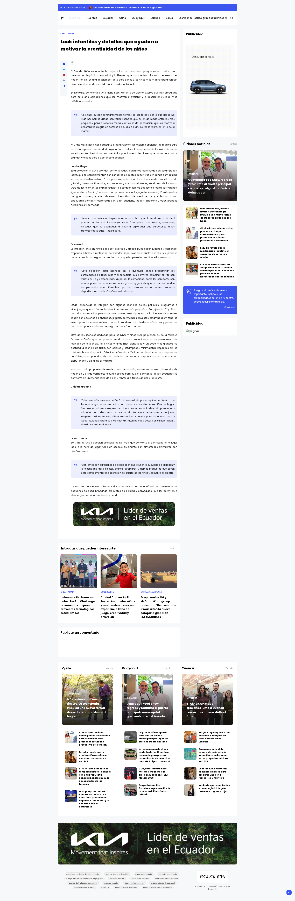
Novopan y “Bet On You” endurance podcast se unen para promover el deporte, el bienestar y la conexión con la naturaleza (94, 799)
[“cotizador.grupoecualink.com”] (192, 331)
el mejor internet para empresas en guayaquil (84, 878)
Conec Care (74, 693)
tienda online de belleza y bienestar (157, 887)
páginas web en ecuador (84, 887)
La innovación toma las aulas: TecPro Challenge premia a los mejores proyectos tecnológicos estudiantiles (77, 605)
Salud (169, 18)
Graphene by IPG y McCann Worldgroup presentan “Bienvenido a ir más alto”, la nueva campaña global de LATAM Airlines (158, 607)
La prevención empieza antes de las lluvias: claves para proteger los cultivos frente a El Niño (153, 737)
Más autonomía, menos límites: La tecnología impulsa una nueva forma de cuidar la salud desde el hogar (216, 214)
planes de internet (117, 878)
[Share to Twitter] (64, 70)
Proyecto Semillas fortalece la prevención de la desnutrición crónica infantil (155, 790)
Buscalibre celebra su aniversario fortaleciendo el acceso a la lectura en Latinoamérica (140, 7)
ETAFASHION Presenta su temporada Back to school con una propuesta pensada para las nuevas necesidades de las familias (217, 270)
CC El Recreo (107, 592)
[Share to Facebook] (64, 64)
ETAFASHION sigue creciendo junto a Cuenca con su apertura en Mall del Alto (206, 710)
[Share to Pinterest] (64, 75)
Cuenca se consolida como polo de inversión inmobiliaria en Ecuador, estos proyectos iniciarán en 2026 (214, 755)
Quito (122, 18)
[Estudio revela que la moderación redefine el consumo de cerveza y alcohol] (192, 252)
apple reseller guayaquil (134, 883)
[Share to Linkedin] (64, 81)
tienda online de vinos (140, 878)
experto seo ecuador (143, 874)
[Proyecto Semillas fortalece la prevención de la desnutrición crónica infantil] (130, 790)
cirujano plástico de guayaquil (163, 883)
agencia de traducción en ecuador (83, 883)
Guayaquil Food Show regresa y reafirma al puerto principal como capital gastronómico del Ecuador (210, 186)
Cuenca (155, 18)
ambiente (105, 887)
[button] (64, 92)
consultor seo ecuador (168, 874)
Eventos (92, 18)
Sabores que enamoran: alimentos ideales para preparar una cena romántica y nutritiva (213, 773)
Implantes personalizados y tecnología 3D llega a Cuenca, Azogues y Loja (214, 788)
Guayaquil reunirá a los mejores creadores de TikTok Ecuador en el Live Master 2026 (154, 773)
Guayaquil (138, 18)
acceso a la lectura (71, 7)
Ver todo (173, 548)
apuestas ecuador (111, 883)
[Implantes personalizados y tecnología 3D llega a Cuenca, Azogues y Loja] (190, 790)
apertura (192, 698)
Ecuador (108, 18)
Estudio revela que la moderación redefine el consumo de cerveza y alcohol (214, 252)
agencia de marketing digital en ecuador (82, 874)
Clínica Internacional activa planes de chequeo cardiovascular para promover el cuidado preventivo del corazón (216, 234)
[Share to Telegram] (64, 86)
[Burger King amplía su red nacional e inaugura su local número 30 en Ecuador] (190, 737)
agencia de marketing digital (117, 874)
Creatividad (67, 33)
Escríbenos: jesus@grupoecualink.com (203, 18)
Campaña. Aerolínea (151, 592)
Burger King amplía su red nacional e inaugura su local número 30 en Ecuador (214, 737)
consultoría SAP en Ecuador (166, 878)
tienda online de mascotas (126, 887)
